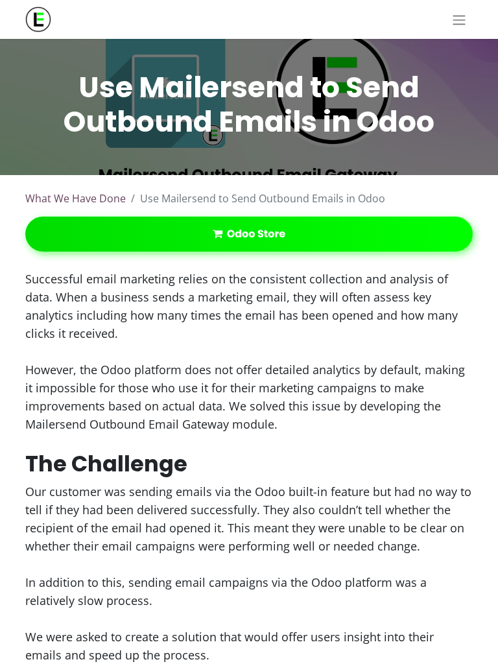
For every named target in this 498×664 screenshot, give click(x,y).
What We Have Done (75, 198)
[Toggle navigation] (459, 19)
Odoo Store (253, 233)
